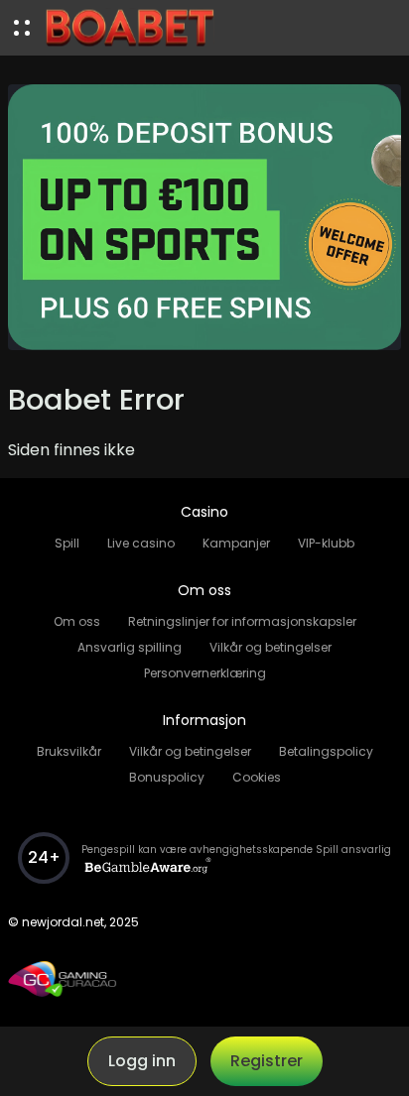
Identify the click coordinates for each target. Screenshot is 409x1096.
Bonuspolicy (166, 777)
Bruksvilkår (69, 751)
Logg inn (142, 1060)
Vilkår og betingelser (270, 647)
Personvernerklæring (205, 673)
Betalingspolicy (326, 751)
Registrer (266, 1060)
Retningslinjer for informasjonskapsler (242, 621)
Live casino (141, 543)
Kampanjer (236, 543)
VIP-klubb (326, 543)
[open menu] (22, 28)
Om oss (77, 621)
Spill (67, 543)
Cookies (256, 777)
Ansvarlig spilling (129, 647)
